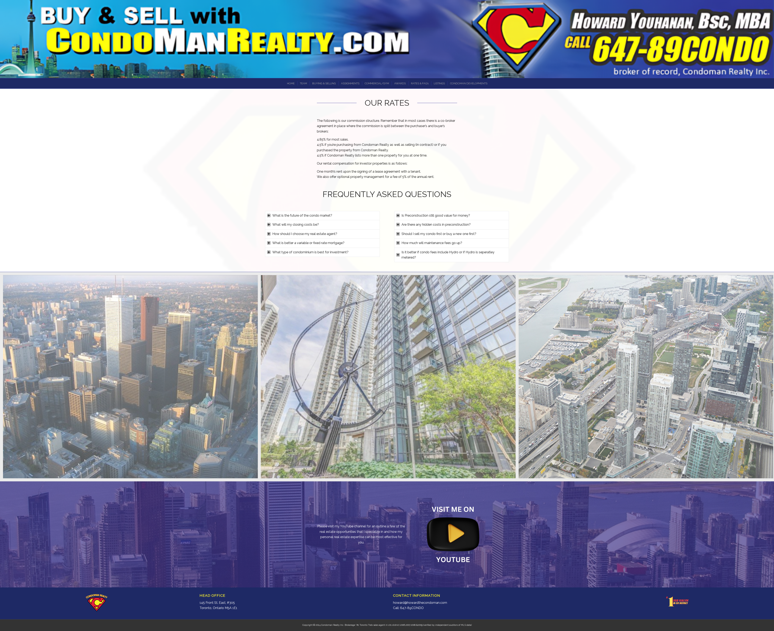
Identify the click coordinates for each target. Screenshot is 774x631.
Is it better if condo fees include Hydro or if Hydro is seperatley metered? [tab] (448, 254)
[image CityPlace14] (132, 378)
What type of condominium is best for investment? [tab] (310, 252)
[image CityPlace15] (390, 378)
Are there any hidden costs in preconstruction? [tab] (436, 224)
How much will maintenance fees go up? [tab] (432, 243)
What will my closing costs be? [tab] (295, 224)
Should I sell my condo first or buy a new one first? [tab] (439, 234)
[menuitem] (291, 83)
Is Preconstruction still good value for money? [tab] (436, 215)
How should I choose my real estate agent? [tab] (304, 234)
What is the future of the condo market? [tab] (302, 215)
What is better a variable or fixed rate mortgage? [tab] (308, 243)
